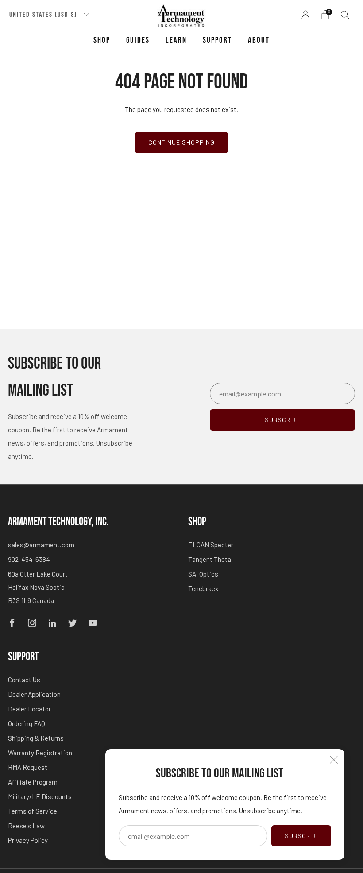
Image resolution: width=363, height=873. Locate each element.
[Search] (345, 14)
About (259, 40)
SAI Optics (203, 574)
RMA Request (27, 767)
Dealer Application (34, 694)
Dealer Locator (29, 709)
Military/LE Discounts (40, 796)
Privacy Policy (28, 840)
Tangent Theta (209, 559)
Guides (138, 40)
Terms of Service (32, 811)
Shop (101, 40)
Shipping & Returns (36, 738)
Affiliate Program (33, 782)
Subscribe (302, 835)
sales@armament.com (41, 545)
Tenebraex (203, 588)
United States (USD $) (44, 14)
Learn (176, 40)
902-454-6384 (29, 559)
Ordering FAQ (26, 723)
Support (217, 40)
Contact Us (24, 680)
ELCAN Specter (210, 545)
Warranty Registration (40, 753)
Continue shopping (181, 142)
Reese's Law (26, 826)
